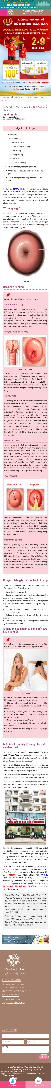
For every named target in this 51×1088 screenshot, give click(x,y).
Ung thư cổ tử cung (19, 163)
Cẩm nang (14, 97)
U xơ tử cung (16, 151)
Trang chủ (5, 97)
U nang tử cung (17, 155)
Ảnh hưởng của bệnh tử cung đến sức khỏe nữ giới (25, 172)
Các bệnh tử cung (14, 138)
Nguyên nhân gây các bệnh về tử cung (22, 167)
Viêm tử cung (16, 159)
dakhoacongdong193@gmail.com (18, 991)
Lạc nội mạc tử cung (19, 143)
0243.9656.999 (11, 987)
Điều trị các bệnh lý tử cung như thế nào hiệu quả (25, 179)
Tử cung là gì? (13, 134)
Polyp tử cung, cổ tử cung (21, 147)
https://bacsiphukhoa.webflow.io (13, 1074)
